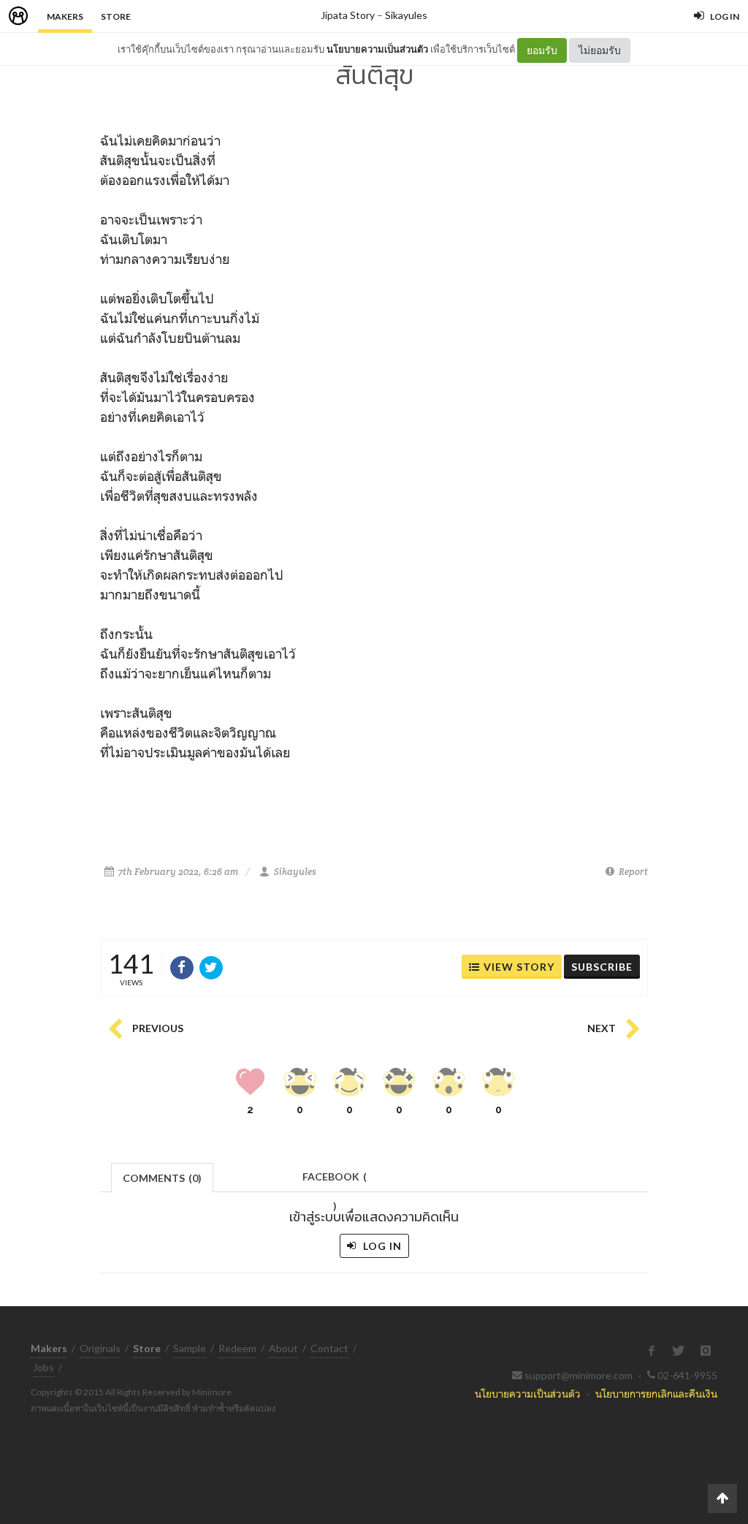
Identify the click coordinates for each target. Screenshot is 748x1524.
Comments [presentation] (162, 1178)
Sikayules (406, 15)
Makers (65, 16)
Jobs (43, 1367)
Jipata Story (348, 15)
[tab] (162, 1176)
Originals (100, 1348)
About (283, 1348)
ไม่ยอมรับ (600, 50)
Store (116, 16)
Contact (329, 1348)
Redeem (237, 1348)
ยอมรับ (542, 50)
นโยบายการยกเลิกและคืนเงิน (656, 1393)
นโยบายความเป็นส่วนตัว (377, 49)
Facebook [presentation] (334, 1180)
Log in (381, 1246)
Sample (189, 1348)
